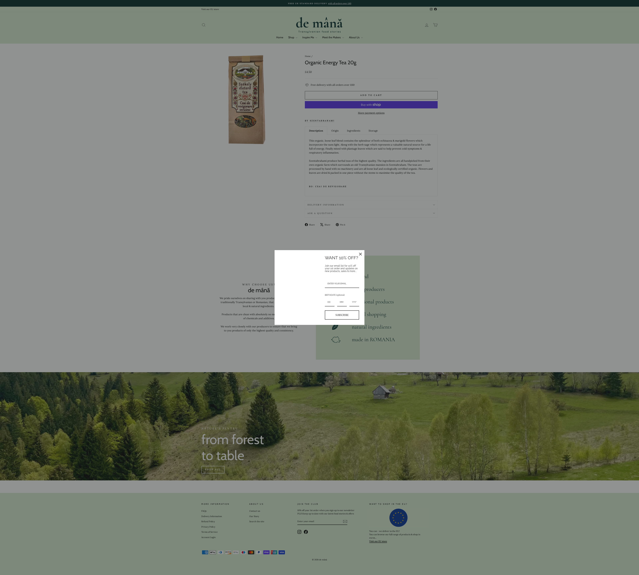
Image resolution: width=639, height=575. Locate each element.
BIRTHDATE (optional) (335, 295)
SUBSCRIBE (342, 315)
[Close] (360, 254)
